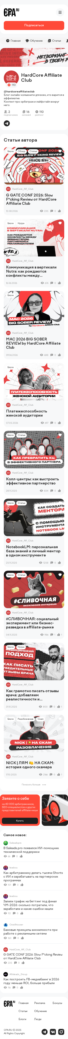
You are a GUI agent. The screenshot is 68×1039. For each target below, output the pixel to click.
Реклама (39, 1003)
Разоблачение (25, 719)
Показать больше (31, 785)
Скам (40, 719)
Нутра (21, 223)
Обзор (21, 151)
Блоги (11, 151)
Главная (16, 41)
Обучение (36, 41)
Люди (37, 1019)
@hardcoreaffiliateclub (19, 91)
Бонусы (57, 1003)
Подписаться (34, 25)
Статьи (56, 41)
